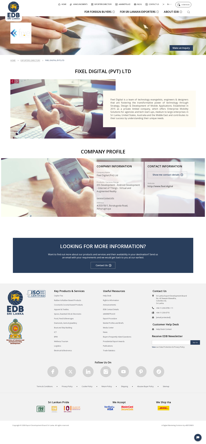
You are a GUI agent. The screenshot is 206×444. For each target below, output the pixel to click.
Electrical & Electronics (63, 350)
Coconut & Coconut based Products (68, 305)
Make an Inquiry (181, 48)
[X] (70, 371)
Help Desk (107, 296)
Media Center (108, 327)
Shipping (124, 386)
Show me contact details (166, 174)
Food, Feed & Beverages (64, 318)
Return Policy (107, 386)
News (105, 332)
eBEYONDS (189, 425)
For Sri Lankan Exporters (137, 12)
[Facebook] (52, 371)
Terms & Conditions (45, 386)
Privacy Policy (67, 386)
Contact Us (102, 265)
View (154, 347)
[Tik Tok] (158, 371)
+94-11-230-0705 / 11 (164, 308)
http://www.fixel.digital (160, 186)
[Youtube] (123, 371)
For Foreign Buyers (98, 12)
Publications (108, 346)
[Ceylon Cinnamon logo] (54, 409)
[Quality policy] (36, 293)
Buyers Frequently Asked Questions (117, 337)
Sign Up (195, 342)
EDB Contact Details (111, 309)
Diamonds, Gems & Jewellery (65, 323)
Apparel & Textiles (61, 309)
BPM (56, 337)
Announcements (109, 305)
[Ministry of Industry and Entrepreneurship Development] (15, 331)
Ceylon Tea (58, 296)
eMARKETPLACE (109, 314)
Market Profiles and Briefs (113, 323)
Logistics (57, 346)
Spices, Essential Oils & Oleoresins (67, 314)
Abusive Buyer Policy (145, 386)
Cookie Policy (87, 386)
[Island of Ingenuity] (72, 409)
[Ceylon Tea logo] (41, 409)
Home (13, 60)
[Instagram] (105, 371)
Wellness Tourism (61, 341)
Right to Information (111, 300)
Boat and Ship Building (63, 327)
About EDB (171, 12)
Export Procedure (110, 318)
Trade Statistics (109, 350)
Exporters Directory (30, 60)
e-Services (185, 5)
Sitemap (166, 386)
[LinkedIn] (88, 371)
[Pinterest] (141, 371)
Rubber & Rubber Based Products (67, 300)
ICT (55, 332)
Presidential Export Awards (113, 341)
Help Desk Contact (164, 329)
